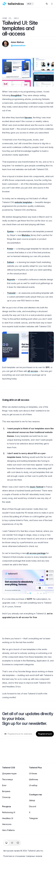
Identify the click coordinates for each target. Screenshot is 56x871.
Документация (9, 773)
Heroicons (6, 824)
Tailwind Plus (35, 767)
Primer (10, 249)
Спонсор (6, 797)
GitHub (32, 800)
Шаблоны (33, 779)
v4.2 (29, 4)
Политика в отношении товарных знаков (22, 856)
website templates (23, 202)
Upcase (28, 117)
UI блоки (33, 773)
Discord (32, 806)
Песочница (7, 779)
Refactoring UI (8, 812)
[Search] (47, 4)
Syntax (10, 231)
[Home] (13, 3)
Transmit (11, 293)
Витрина (6, 791)
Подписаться (45, 734)
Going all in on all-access (15, 399)
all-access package (36, 553)
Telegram (33, 818)
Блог (4, 785)
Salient (10, 262)
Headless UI (7, 818)
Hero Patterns (8, 830)
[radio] (6, 842)
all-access (33, 371)
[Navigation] (52, 4)
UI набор (33, 785)
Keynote (11, 279)
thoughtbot (16, 95)
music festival (36, 487)
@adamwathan (18, 45)
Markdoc (26, 235)
